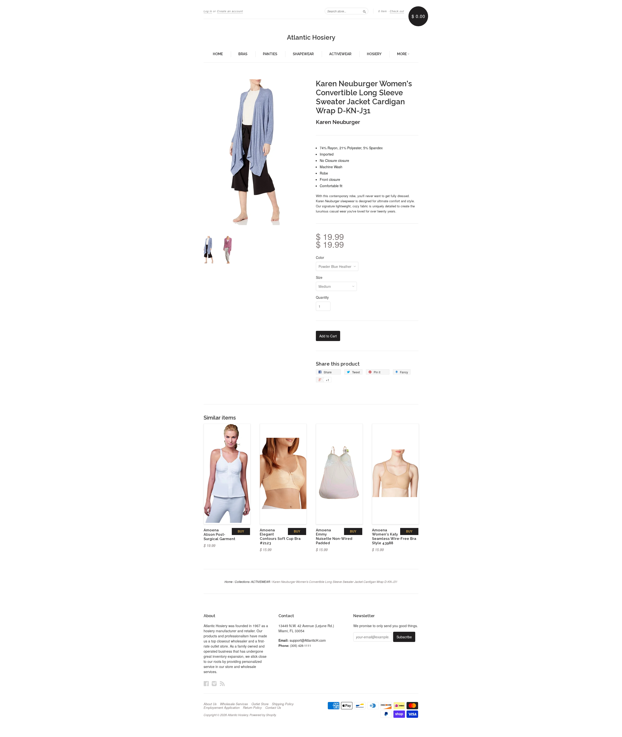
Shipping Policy (283, 704)
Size (319, 277)
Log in (208, 11)
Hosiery (374, 54)
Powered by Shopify (263, 715)
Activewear (340, 54)
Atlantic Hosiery (311, 37)
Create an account (230, 11)
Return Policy (252, 707)
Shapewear (303, 54)
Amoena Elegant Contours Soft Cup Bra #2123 (280, 536)
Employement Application (222, 707)
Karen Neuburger (338, 122)
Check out (397, 11)
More (402, 54)
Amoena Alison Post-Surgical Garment (219, 534)
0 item (382, 11)
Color (320, 257)
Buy (241, 531)
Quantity (322, 297)
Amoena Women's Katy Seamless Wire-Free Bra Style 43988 (394, 536)
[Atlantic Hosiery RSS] (222, 683)
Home (218, 54)
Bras (242, 54)
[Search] (364, 10)
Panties (270, 54)
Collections (242, 581)
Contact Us (273, 707)
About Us (210, 704)
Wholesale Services (234, 704)
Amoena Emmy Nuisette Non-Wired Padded (334, 536)
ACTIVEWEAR (260, 581)
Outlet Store (259, 704)
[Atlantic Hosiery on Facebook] (206, 683)
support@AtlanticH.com (308, 640)
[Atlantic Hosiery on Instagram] (214, 683)
